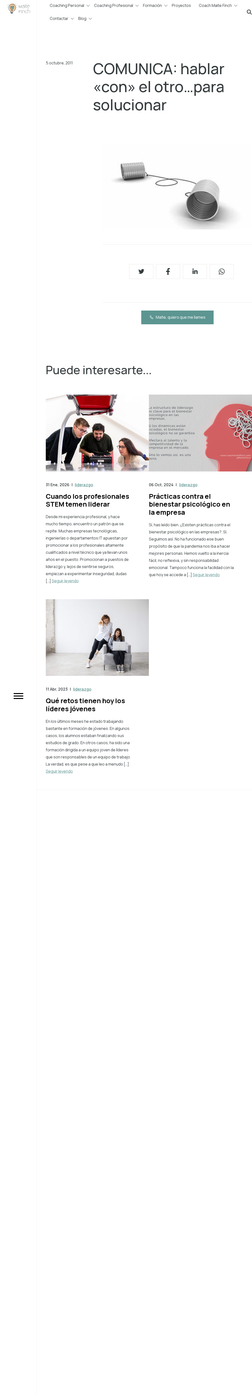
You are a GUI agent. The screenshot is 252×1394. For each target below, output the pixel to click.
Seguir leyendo (65, 580)
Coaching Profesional (113, 5)
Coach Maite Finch (215, 5)
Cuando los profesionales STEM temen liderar (87, 500)
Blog (82, 18)
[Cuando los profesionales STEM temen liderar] (97, 438)
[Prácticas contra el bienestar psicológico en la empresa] (200, 438)
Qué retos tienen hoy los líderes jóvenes (85, 704)
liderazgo (84, 484)
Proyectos (181, 5)
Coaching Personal (67, 5)
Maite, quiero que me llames (180, 317)
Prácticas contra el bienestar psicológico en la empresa (189, 504)
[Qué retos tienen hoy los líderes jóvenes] (97, 642)
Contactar (59, 18)
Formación (152, 5)
